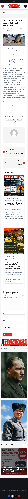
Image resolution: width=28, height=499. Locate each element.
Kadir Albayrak (9, 116)
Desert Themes (14, 492)
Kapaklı (7, 258)
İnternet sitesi (6, 327)
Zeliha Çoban (10, 198)
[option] (14, 461)
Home (3, 12)
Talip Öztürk (7, 28)
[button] (24, 445)
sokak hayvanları (11, 119)
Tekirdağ (13, 28)
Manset (11, 258)
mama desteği (19, 116)
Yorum (4, 301)
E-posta (5, 320)
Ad (4, 313)
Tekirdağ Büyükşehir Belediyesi (14, 122)
